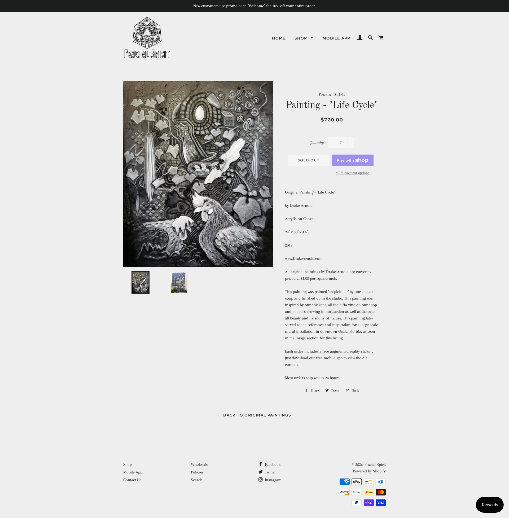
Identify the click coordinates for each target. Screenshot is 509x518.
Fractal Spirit (375, 464)
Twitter (270, 472)
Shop (302, 38)
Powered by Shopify (369, 471)
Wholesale (199, 464)
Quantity (317, 142)
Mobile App (336, 38)
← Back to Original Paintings (254, 415)
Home (279, 38)
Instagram (273, 479)
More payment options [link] (353, 173)
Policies (197, 472)
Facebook (272, 464)
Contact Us (132, 479)
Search (196, 479)
